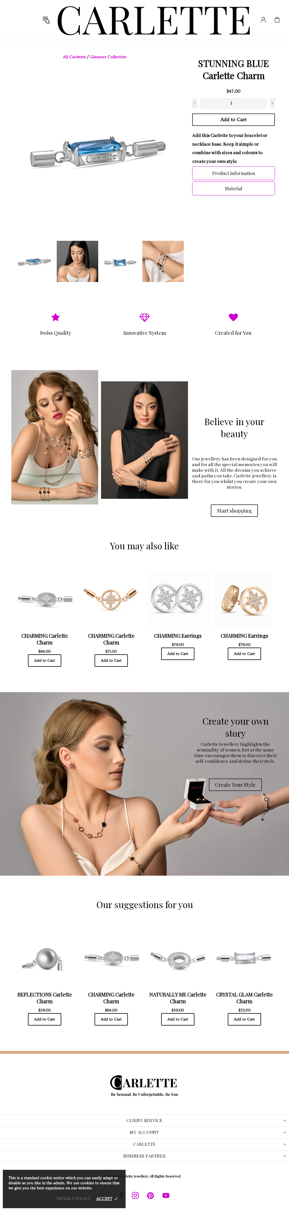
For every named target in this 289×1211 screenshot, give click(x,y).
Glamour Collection (108, 56)
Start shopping (234, 510)
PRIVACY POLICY (74, 1198)
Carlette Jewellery (154, 20)
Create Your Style (235, 784)
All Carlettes (74, 56)
